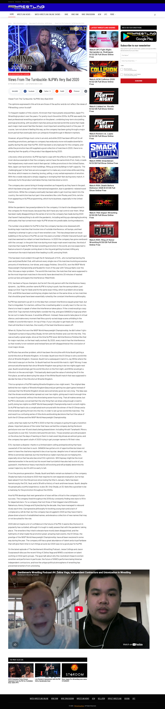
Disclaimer (18, 1)
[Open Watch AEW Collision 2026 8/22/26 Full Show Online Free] (103, 69)
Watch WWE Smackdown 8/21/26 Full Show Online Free (103, 161)
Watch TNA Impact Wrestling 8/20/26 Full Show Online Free (103, 215)
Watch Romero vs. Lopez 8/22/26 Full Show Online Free (101, 136)
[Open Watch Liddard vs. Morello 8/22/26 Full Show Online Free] (103, 96)
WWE (66, 14)
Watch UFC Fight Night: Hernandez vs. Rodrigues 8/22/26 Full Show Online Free (101, 53)
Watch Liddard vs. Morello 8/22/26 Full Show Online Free (101, 108)
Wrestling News (24, 14)
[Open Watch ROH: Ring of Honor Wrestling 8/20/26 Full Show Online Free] (103, 229)
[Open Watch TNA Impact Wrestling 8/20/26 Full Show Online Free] (103, 202)
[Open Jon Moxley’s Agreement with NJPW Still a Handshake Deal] (47, 670)
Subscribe (138, 81)
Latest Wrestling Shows (103, 28)
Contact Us (11, 1)
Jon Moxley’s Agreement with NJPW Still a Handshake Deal (47, 680)
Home (12, 14)
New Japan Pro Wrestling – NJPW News (19, 74)
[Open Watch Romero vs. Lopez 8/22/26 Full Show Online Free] (103, 123)
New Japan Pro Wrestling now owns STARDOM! (74, 680)
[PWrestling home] (26, 7)
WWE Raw (75, 14)
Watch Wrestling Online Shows (48, 14)
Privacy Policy (26, 1)
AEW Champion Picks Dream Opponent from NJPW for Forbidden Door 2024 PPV (20, 681)
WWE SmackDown (88, 14)
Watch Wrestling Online (20, 23)
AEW (99, 14)
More (113, 14)
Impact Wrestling (115, 698)
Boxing (127, 698)
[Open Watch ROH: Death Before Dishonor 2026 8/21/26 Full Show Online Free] (103, 175)
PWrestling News (79, 706)
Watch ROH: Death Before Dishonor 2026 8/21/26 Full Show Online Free (102, 188)
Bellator (101, 698)
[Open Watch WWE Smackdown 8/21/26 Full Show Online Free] (103, 150)
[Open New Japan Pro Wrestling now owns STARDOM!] (74, 670)
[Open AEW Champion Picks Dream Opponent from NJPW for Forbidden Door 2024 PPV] (21, 670)
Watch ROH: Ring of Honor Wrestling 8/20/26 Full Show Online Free (103, 242)
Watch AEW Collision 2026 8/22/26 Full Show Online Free (102, 81)
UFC (105, 14)
